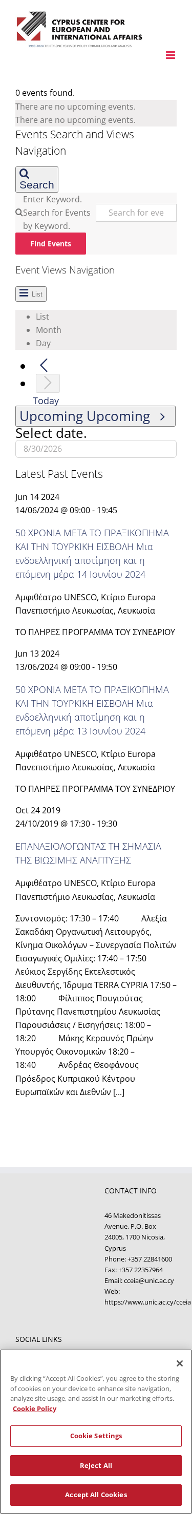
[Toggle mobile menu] (171, 55)
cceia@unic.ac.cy (149, 1280)
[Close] (179, 1363)
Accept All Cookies (95, 1494)
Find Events (50, 243)
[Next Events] (48, 383)
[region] (96, 1431)
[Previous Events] (44, 366)
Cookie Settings (96, 1435)
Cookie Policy (34, 1408)
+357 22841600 (149, 1259)
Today (46, 400)
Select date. (51, 433)
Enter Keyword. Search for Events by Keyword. (57, 213)
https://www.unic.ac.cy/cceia (147, 1302)
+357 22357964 (140, 1269)
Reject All (96, 1465)
